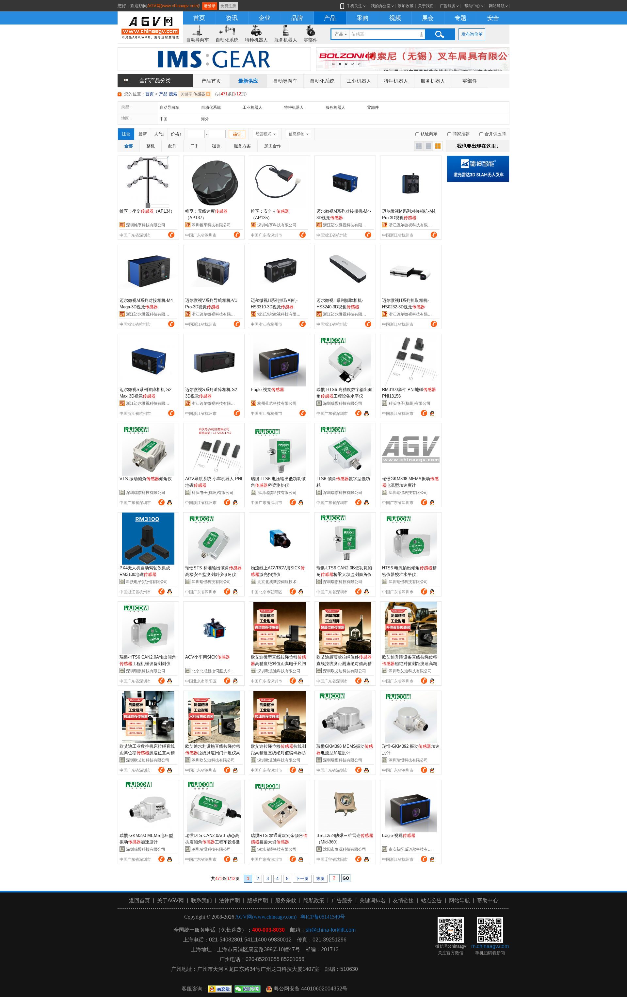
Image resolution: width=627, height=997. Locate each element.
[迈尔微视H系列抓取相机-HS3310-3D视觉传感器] (279, 271)
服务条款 (285, 900)
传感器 (193, 94)
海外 (205, 119)
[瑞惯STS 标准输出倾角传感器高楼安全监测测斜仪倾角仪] (214, 539)
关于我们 (426, 6)
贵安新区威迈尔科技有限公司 (414, 849)
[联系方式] (171, 234)
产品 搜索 (168, 93)
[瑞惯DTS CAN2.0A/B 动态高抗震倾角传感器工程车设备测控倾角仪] (214, 806)
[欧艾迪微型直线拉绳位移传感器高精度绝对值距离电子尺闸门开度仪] (279, 628)
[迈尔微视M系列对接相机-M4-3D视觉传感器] (345, 182)
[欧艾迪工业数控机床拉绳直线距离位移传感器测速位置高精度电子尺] (148, 717)
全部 (128, 145)
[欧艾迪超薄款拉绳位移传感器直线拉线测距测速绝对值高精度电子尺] (345, 628)
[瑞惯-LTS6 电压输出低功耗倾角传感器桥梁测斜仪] (279, 449)
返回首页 (139, 900)
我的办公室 (381, 6)
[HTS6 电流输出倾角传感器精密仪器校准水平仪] (410, 539)
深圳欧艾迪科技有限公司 (278, 671)
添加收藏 (405, 6)
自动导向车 (197, 39)
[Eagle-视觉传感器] (279, 360)
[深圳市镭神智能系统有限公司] (478, 168)
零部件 (310, 39)
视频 (395, 18)
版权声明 (257, 900)
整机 (150, 145)
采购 (362, 18)
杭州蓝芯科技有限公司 (277, 403)
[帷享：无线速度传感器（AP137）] (214, 182)
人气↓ (159, 134)
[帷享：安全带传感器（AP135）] (279, 182)
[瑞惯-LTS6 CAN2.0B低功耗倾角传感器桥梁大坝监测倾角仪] (345, 539)
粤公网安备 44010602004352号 (309, 988)
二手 (194, 145)
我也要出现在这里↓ (478, 146)
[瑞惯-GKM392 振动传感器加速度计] (410, 717)
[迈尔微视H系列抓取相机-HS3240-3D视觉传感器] (345, 271)
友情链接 (403, 900)
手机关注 (354, 6)
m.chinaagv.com (490, 946)
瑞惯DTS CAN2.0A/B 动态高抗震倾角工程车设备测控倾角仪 (212, 842)
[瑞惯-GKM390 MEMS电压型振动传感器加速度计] (148, 806)
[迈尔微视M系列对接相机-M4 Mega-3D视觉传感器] (148, 271)
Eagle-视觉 (267, 389)
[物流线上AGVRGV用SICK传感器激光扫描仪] (279, 539)
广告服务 (448, 6)
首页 (199, 18)
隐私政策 (313, 900)
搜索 (439, 34)
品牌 (297, 18)
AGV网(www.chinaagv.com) (173, 5)
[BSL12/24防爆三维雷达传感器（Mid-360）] (345, 806)
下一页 (302, 878)
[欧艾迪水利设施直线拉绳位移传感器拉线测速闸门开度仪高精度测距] (214, 717)
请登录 (210, 6)
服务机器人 (285, 39)
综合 (126, 134)
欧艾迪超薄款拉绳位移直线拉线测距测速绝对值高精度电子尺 (344, 664)
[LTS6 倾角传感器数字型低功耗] (345, 449)
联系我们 (201, 900)
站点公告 (431, 900)
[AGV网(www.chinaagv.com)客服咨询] (366, 412)
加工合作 (272, 145)
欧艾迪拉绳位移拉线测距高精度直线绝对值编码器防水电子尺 (278, 753)
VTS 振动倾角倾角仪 (146, 478)
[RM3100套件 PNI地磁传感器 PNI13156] (410, 360)
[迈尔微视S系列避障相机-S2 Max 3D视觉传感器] (148, 360)
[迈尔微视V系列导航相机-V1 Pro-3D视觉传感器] (214, 271)
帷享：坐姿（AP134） (147, 211)
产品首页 (211, 81)
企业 (264, 18)
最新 (142, 134)
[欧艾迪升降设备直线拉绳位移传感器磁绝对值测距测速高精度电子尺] (410, 628)
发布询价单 (472, 34)
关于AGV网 (170, 900)
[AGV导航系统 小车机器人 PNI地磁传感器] (214, 449)
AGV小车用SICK (207, 657)
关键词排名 (373, 900)
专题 (460, 18)
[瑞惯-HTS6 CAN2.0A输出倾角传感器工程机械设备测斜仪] (148, 628)
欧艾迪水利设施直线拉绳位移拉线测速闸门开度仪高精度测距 (212, 753)
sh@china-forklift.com (331, 930)
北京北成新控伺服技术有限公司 (284, 582)
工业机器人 (359, 81)
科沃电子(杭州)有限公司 (409, 403)
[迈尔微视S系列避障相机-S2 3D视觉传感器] (214, 360)
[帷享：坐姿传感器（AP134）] (148, 182)
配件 (172, 145)
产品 (330, 18)
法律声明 (229, 900)
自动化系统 (227, 39)
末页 (320, 878)
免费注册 (228, 6)
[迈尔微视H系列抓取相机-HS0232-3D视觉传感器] (410, 271)
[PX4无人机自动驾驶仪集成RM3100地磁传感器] (148, 539)
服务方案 (242, 145)
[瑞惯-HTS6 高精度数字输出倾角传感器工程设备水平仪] (345, 360)
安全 (493, 18)
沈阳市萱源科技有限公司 (344, 849)
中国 (164, 119)
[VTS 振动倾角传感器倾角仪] (148, 449)
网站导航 (497, 6)
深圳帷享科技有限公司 (145, 225)
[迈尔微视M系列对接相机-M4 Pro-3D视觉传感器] (410, 182)
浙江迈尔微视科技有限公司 (346, 225)
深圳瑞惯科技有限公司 (342, 403)
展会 (428, 18)
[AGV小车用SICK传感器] (214, 628)
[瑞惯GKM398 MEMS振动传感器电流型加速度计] (410, 449)
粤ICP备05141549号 (322, 917)
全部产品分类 (155, 80)
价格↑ (176, 134)
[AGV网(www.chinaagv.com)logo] (150, 26)
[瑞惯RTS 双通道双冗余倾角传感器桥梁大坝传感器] (279, 806)
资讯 (232, 18)
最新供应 (248, 81)
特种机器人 (256, 39)
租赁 (216, 145)
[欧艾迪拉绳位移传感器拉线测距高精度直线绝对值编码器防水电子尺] (279, 717)
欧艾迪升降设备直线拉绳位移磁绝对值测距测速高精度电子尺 (409, 664)
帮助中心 (472, 6)
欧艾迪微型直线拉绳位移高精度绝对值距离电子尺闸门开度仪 (278, 664)
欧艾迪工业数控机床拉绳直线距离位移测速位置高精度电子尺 (147, 753)
